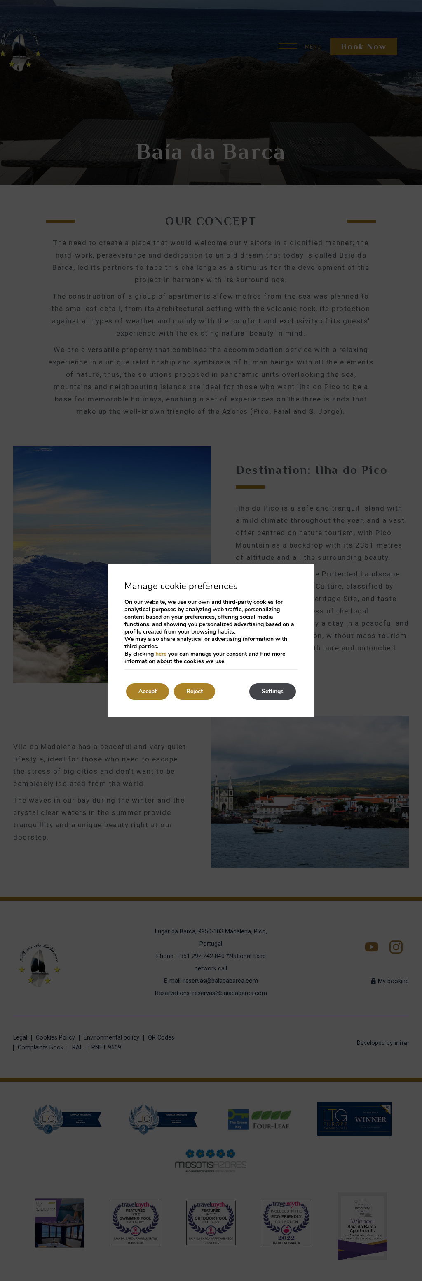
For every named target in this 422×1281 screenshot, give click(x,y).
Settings (273, 691)
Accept (147, 691)
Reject (194, 691)
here (160, 654)
